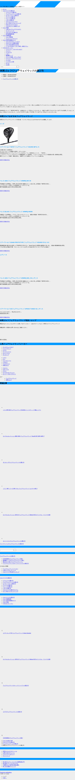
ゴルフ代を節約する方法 (12, 44)
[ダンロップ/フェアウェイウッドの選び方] (14, 459)
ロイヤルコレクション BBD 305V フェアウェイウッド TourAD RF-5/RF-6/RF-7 (23, 436)
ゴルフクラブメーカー (12, 21)
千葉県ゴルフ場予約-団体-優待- (11, 765)
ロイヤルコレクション (9, 372)
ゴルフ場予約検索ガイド (9, 40)
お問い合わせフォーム (9, 752)
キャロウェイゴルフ (8, 347)
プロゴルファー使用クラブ (13, 26)
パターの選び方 (10, 20)
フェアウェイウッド (11, 378)
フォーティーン (7, 360)
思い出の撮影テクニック (9, 766)
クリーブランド (7, 348)
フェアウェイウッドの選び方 (13, 14)
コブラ (4, 350)
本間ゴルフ (6, 365)
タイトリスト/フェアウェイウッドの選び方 (14, 541)
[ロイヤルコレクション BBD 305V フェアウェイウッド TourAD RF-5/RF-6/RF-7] (14, 433)
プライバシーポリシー (9, 754)
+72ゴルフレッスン (8, 47)
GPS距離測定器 (10, 34)
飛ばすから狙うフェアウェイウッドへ (13, 562)
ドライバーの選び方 (11, 12)
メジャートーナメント (12, 38)
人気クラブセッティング (9, 570)
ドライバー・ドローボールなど (14, 49)
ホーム (4, 9)
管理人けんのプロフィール (10, 751)
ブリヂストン (6, 363)
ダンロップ (6, 354)
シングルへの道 (10, 61)
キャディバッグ (10, 30)
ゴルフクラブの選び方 (9, 10)
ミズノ (4, 357)
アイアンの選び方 (10, 17)
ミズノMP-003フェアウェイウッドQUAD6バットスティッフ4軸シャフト (22, 410)
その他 (7, 64)
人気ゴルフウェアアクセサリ (13, 29)
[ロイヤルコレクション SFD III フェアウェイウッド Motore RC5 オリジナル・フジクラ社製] (14, 512)
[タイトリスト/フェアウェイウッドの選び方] (14, 538)
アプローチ (9, 52)
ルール (7, 63)
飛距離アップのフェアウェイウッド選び (13, 560)
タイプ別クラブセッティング (13, 23)
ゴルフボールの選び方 (12, 32)
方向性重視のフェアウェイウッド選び (13, 558)
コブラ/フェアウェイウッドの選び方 (12, 711)
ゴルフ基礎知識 (7, 35)
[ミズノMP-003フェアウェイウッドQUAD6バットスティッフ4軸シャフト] (14, 407)
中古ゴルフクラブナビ (12, 24)
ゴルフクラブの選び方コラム (10, 590)
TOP (8, 740)
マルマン (5, 368)
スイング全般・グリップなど (13, 57)
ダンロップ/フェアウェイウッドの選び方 (13, 462)
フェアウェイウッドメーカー (10, 569)
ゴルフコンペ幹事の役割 (12, 43)
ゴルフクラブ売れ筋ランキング (11, 572)
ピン (4, 359)
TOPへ (5, 778)
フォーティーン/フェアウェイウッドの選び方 (12, 543)
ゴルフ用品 (6, 27)
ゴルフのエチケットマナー (13, 41)
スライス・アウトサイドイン (13, 58)
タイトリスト (6, 353)
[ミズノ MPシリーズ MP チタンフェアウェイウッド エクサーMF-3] (14, 486)
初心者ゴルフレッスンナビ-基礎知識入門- (14, 762)
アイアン (8, 51)
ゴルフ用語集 (9, 37)
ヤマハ (4, 371)
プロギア (5, 362)
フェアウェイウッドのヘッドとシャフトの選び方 (16, 563)
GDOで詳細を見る (5, 160)
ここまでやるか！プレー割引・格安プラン (17, 46)
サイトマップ (6, 756)
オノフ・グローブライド (9, 374)
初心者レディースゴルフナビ (10, 763)
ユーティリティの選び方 (12, 15)
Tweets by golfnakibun (6, 772)
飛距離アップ (9, 55)
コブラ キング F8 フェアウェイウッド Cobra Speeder (17, 633)
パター (7, 54)
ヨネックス (6, 369)
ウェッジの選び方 (10, 18)
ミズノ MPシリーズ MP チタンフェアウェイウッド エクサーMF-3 (20, 488)
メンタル (8, 60)
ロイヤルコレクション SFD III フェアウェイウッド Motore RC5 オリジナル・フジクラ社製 (26, 514)
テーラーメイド (7, 351)
